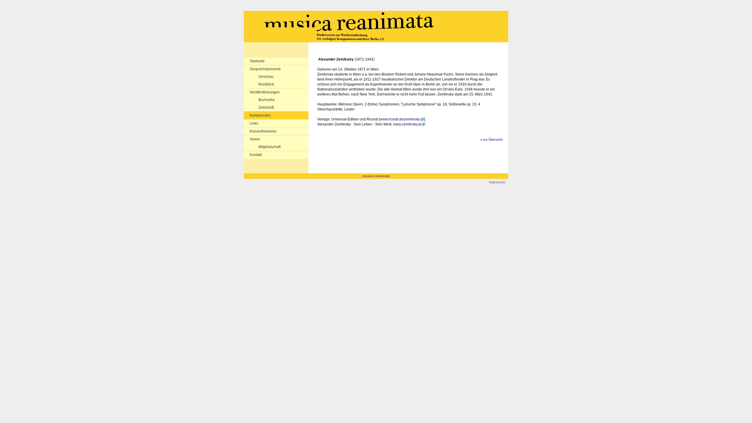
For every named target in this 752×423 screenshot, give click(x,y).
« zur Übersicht (491, 139)
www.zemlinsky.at (407, 124)
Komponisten (260, 115)
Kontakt (256, 155)
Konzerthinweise (263, 131)
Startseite (257, 61)
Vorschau (265, 77)
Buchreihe (266, 100)
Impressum (497, 182)
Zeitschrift (266, 107)
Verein (255, 139)
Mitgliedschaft (269, 147)
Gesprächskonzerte (265, 69)
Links (254, 123)
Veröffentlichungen (265, 92)
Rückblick (266, 84)
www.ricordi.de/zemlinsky (400, 119)
